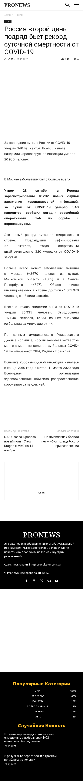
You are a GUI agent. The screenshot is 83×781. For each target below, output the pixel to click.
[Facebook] (8, 69)
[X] (18, 69)
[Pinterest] (28, 69)
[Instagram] (34, 581)
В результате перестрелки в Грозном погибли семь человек (30, 757)
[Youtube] (56, 581)
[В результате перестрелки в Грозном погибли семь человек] (71, 760)
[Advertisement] (41, 630)
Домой (8, 15)
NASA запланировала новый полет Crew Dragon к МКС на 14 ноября (20, 443)
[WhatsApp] (38, 69)
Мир (20, 15)
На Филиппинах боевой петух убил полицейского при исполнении (60, 441)
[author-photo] (41, 487)
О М (10, 59)
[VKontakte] (49, 581)
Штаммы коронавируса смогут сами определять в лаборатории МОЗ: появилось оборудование (29, 737)
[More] (47, 69)
